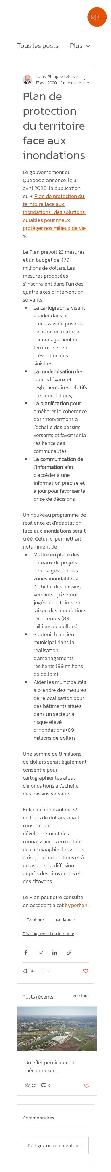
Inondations (64, 919)
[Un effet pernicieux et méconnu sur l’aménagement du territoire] (57, 1029)
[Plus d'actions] (85, 79)
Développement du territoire (48, 934)
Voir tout (81, 996)
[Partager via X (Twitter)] (40, 952)
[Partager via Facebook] (25, 952)
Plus (76, 45)
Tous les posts (37, 45)
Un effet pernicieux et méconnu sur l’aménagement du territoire (49, 1066)
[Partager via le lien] (69, 952)
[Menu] (78, 17)
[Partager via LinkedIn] (54, 952)
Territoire (35, 919)
